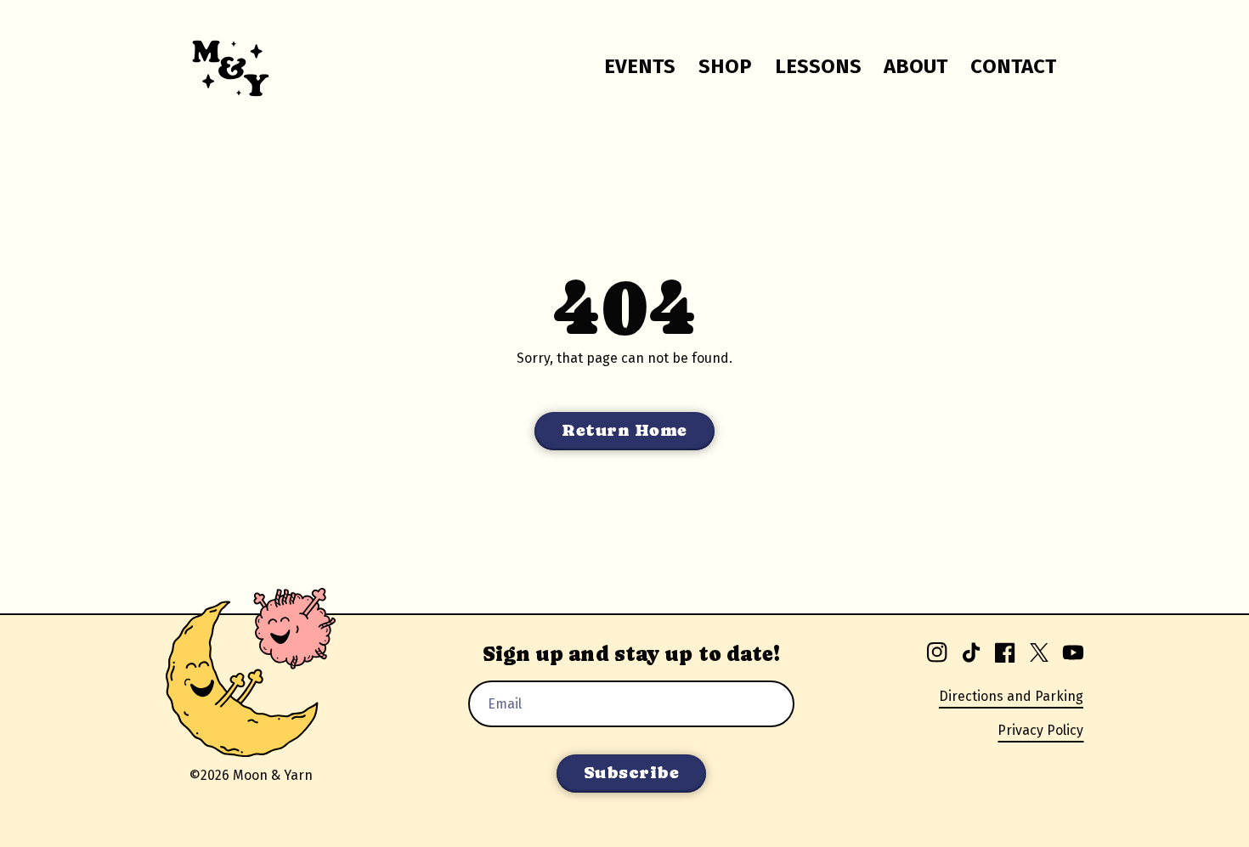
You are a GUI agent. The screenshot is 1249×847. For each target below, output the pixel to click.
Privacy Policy (1040, 730)
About (915, 66)
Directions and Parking (1011, 696)
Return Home (624, 430)
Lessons (818, 66)
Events (639, 66)
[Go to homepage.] (220, 66)
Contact (1013, 66)
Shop (725, 66)
